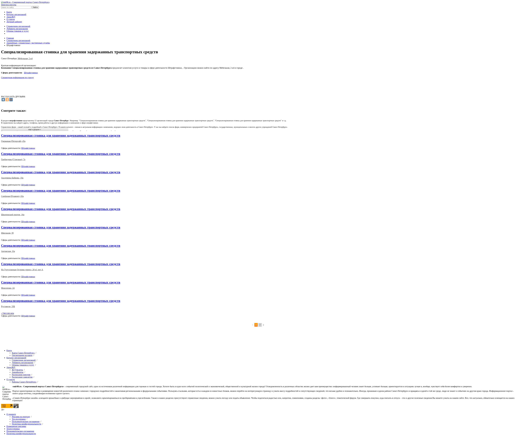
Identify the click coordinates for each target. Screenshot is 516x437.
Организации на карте (22, 355)
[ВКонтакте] (3, 99)
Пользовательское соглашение (26, 421)
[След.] (263, 325)
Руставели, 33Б (8, 306)
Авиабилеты (17, 372)
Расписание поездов (21, 374)
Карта (9, 12)
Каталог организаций (16, 14)
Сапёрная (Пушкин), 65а (12, 196)
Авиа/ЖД (10, 17)
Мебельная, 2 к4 (25, 58)
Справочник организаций (18, 26)
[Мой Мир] (11, 99)
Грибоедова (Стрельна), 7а (13, 159)
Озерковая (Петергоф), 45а (13, 141)
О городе (10, 19)
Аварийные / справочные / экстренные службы (28, 43)
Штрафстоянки (31, 73)
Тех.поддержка (19, 419)
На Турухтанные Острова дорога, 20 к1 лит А (22, 270)
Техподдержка (13, 429)
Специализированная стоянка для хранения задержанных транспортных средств (60, 135)
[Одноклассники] (7, 99)
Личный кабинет (14, 22)
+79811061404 (7, 313)
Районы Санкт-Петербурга (24, 382)
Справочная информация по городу (17, 77)
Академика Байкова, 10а (12, 178)
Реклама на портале (21, 417)
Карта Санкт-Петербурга (23, 353)
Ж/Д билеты (17, 370)
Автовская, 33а (8, 251)
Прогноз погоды (8, 4)
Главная (10, 38)
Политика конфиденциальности (26, 424)
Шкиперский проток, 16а (12, 214)
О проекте (11, 414)
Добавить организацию (17, 29)
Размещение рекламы (16, 426)
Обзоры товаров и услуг (17, 31)
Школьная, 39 (7, 233)
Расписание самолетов (22, 377)
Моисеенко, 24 (8, 288)
